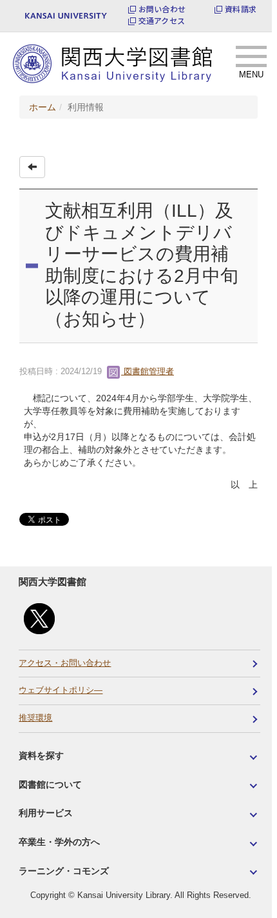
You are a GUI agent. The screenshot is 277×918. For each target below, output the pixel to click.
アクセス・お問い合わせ (65, 663)
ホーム (42, 107)
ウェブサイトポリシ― (60, 690)
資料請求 (240, 9)
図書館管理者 (147, 371)
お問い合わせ (162, 9)
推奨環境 (35, 718)
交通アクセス (161, 20)
